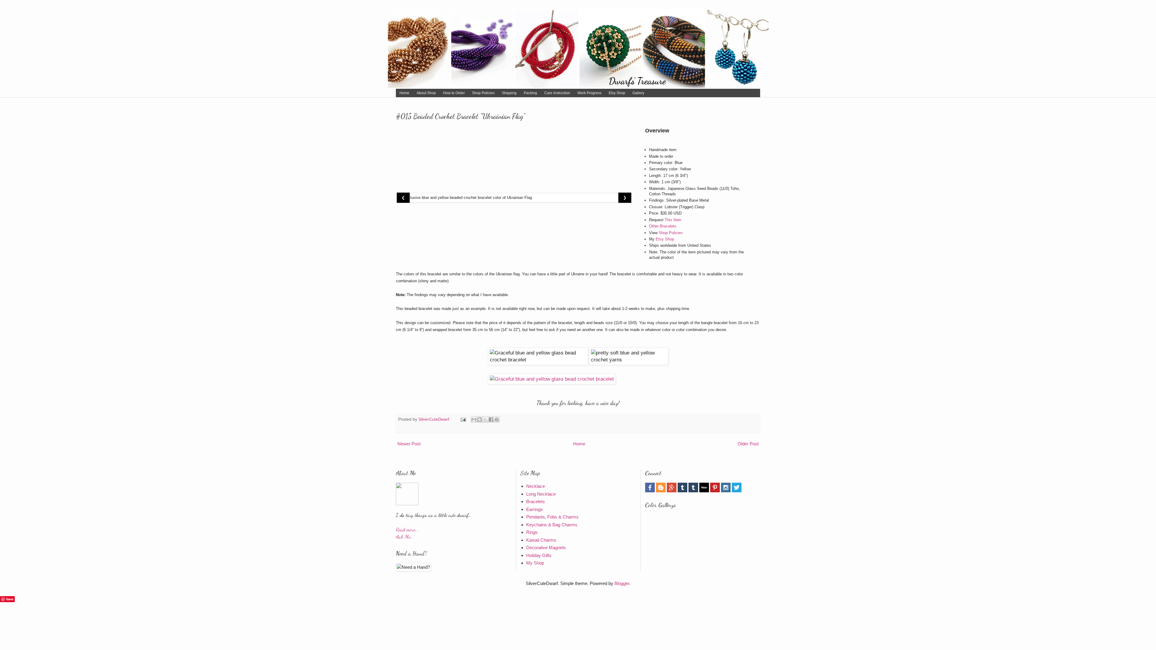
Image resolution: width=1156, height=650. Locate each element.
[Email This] (474, 419)
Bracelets (535, 501)
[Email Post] (462, 419)
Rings (532, 532)
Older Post (748, 443)
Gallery (638, 93)
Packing (530, 93)
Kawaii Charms (541, 540)
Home (404, 93)
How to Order (454, 93)
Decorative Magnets (546, 547)
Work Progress (589, 93)
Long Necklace (541, 494)
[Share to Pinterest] (497, 419)
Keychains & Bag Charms (551, 524)
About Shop (426, 93)
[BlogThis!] (480, 419)
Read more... (407, 529)
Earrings (534, 509)
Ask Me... (405, 537)
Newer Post (409, 443)
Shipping (509, 93)
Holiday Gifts (539, 555)
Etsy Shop (617, 93)
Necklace (535, 486)
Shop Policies (483, 93)
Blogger (621, 583)
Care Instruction (557, 93)
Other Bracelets (662, 226)
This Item (673, 220)
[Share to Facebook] (491, 419)
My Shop (535, 562)
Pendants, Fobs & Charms (552, 516)
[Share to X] (485, 419)
